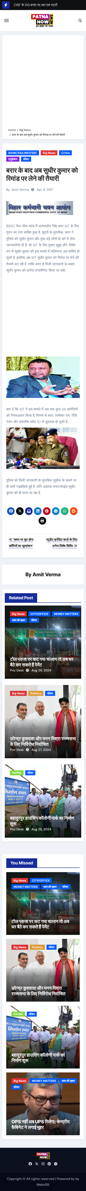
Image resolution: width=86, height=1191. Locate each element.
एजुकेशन (12, 159)
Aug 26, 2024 (41, 829)
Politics (35, 693)
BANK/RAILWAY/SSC (22, 153)
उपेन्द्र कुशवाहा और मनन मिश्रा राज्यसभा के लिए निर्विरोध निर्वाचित (43, 741)
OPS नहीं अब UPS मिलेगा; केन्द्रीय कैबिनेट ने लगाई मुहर (40, 1124)
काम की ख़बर (18, 620)
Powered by (66, 1179)
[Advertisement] (43, 82)
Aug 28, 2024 (41, 670)
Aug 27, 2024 (41, 750)
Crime (65, 153)
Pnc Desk (17, 670)
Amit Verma (20, 190)
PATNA (17, 773)
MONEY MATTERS (66, 614)
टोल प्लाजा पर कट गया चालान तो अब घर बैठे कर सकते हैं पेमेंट (41, 661)
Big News (49, 153)
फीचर (26, 159)
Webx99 (42, 1184)
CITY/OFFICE (39, 614)
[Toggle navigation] (6, 20)
